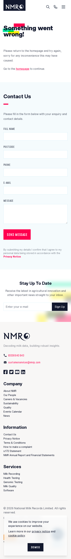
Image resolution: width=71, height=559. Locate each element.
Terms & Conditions (14, 443)
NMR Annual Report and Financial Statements (28, 455)
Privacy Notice (12, 256)
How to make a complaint (17, 447)
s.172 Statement (12, 451)
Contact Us (9, 434)
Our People (9, 395)
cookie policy (16, 535)
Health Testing (11, 478)
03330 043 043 (16, 355)
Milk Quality (10, 486)
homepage (22, 68)
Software (8, 490)
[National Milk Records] (35, 337)
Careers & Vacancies (15, 399)
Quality (7, 407)
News (6, 416)
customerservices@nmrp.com (24, 362)
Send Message (17, 234)
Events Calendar (12, 411)
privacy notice (41, 531)
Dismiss (35, 547)
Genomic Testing (12, 482)
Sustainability (10, 403)
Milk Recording (11, 474)
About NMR (9, 391)
